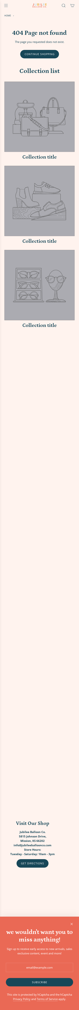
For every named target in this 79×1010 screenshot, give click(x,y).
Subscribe (39, 982)
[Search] (63, 5)
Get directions (32, 863)
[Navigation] (5, 5)
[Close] (71, 924)
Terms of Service (47, 999)
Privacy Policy (21, 999)
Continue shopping (40, 54)
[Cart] (72, 5)
